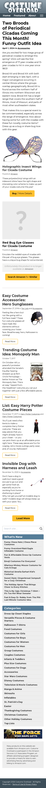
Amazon (14, 174)
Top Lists (25, 308)
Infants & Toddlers (14, 659)
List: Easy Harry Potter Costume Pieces (22, 407)
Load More (23, 518)
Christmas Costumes (16, 715)
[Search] (41, 528)
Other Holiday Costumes (18, 719)
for (22, 277)
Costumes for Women (16, 642)
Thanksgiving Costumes (18, 710)
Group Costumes (13, 650)
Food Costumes (13, 629)
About (32, 15)
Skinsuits (9, 693)
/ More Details (22, 193)
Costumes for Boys (15, 638)
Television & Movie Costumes (20, 685)
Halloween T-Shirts (14, 625)
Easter (7, 706)
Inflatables (10, 697)
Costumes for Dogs (15, 668)
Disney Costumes (14, 680)
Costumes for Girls (14, 633)
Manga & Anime (13, 689)
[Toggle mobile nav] (42, 16)
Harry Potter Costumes (30, 414)
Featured (19, 15)
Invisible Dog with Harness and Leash (19, 466)
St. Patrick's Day (13, 702)
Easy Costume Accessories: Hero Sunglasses (17, 300)
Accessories (24, 48)
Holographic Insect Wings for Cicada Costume (21, 168)
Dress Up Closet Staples (17, 613)
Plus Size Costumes (15, 663)
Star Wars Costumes (15, 676)
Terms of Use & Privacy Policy (24, 784)
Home (6, 15)
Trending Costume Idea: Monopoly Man (21, 352)
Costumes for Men (14, 646)
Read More (10, 341)
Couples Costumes (14, 655)
